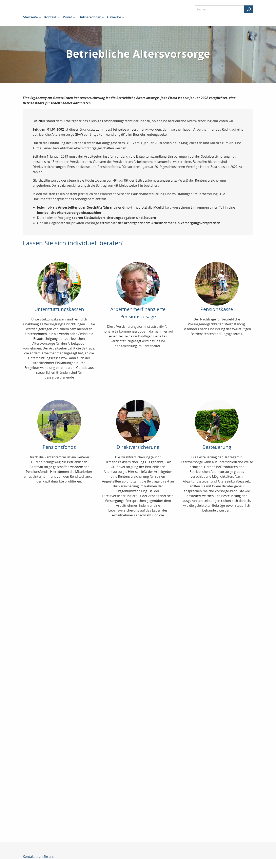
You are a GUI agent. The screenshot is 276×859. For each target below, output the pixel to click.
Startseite (30, 17)
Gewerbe (114, 17)
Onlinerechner (89, 17)
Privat (67, 17)
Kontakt (50, 17)
